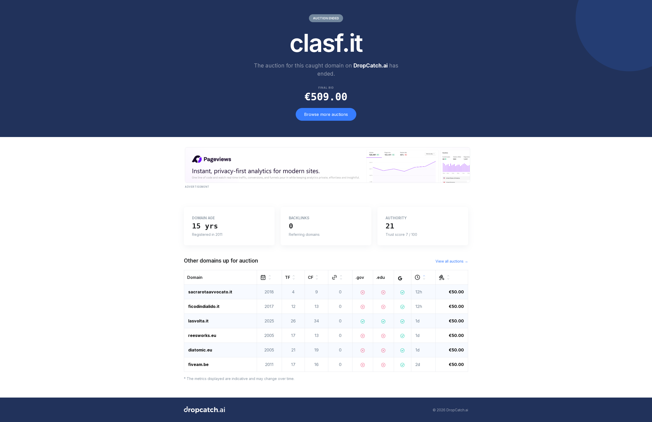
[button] (220, 277)
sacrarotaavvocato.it (210, 291)
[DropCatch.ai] (204, 410)
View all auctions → (452, 261)
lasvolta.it (198, 320)
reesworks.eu (202, 335)
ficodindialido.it (204, 306)
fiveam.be (198, 364)
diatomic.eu (200, 349)
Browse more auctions (326, 114)
